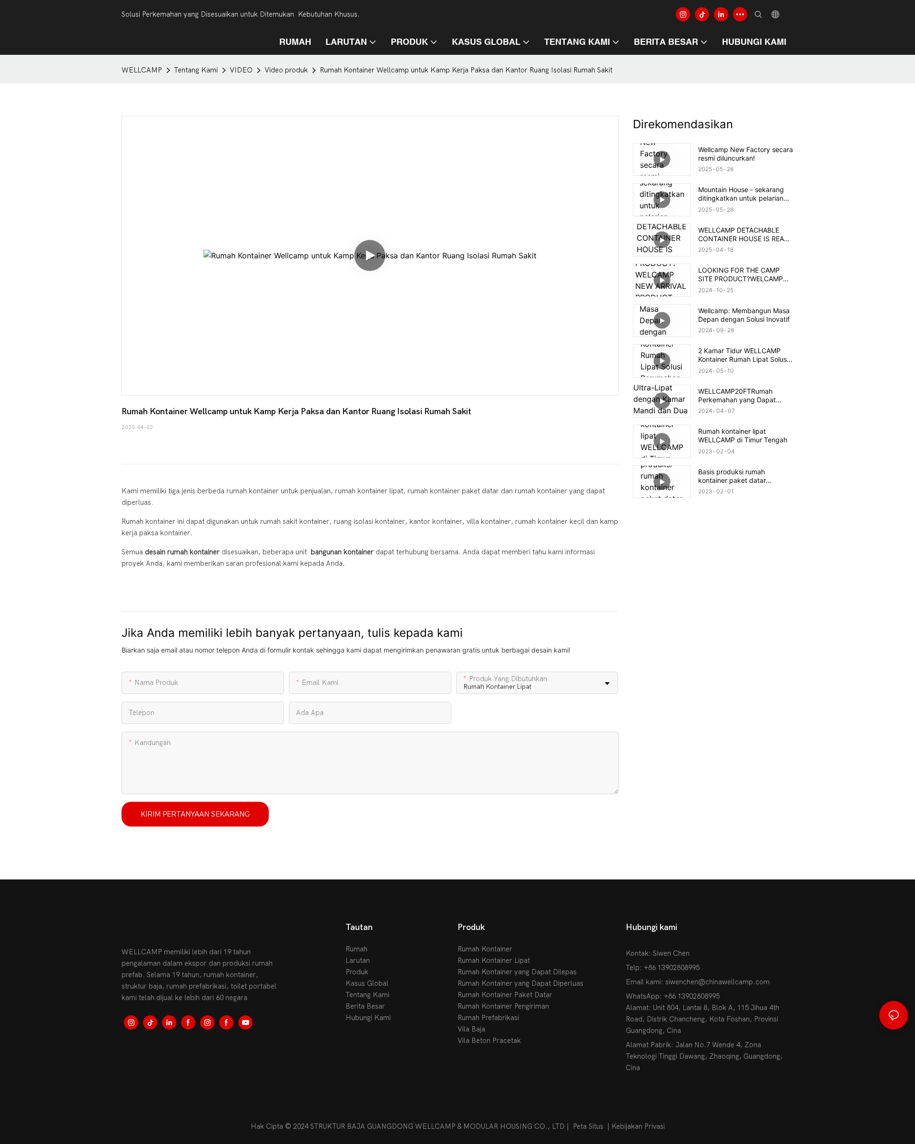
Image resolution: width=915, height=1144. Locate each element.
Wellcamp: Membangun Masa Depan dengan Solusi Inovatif (744, 314)
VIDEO (241, 70)
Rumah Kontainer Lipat (494, 960)
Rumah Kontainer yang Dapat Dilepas (517, 972)
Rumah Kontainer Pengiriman (503, 1006)
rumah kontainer (253, 491)
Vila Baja (471, 1029)
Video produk (286, 70)
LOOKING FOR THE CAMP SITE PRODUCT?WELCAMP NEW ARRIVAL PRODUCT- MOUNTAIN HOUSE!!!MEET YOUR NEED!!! (740, 274)
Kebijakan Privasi (638, 1126)
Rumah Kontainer (485, 949)
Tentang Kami (196, 70)
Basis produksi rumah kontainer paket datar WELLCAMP (732, 476)
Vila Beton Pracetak (489, 1040)
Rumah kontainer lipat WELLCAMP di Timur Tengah (742, 435)
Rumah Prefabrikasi (488, 1017)
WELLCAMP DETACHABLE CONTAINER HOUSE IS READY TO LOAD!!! (745, 234)
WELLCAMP (142, 70)
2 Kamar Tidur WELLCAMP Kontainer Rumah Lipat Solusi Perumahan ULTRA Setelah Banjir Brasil (743, 355)
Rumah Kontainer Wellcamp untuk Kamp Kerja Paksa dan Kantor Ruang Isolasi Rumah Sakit (466, 70)
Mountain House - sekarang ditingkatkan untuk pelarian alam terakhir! (741, 194)
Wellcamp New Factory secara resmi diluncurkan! (745, 153)
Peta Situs (588, 1126)
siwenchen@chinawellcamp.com (717, 982)
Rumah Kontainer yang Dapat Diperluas (520, 983)
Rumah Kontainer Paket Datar (505, 995)
